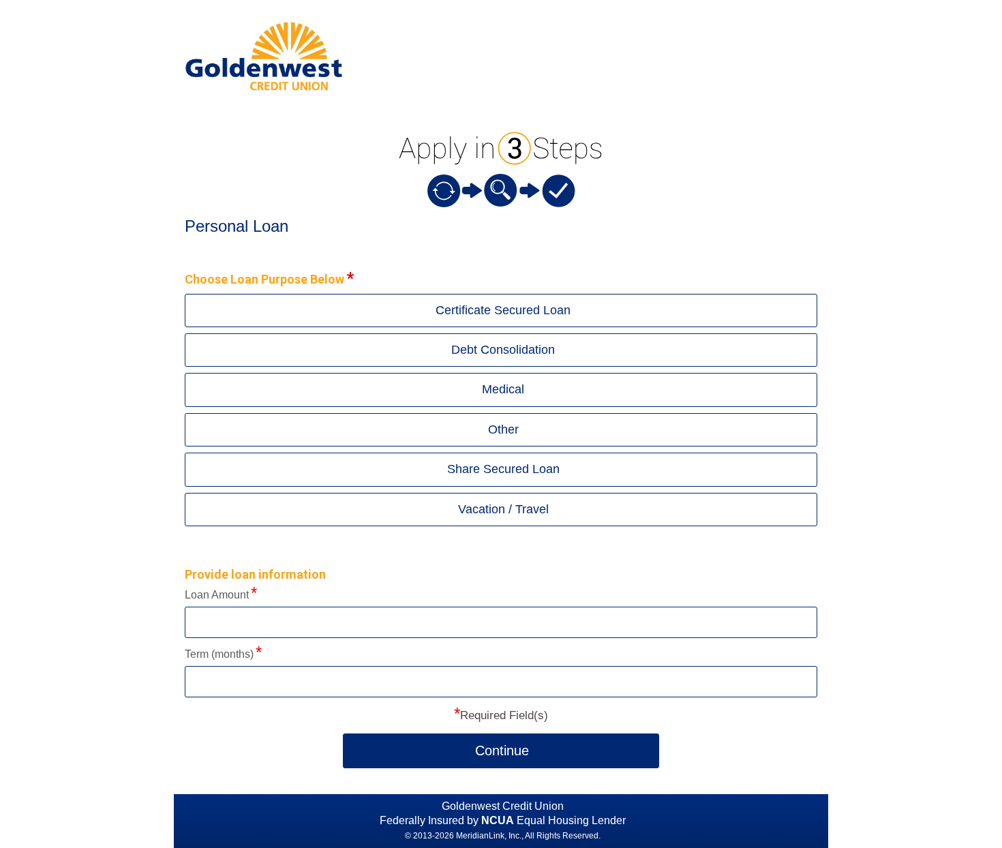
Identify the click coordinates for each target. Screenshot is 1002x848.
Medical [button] (503, 389)
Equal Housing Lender (571, 820)
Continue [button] (502, 750)
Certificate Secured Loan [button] (503, 310)
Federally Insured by (447, 820)
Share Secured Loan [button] (503, 469)
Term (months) (219, 654)
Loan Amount (217, 595)
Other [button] (503, 429)
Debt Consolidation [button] (503, 350)
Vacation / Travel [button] (503, 509)
